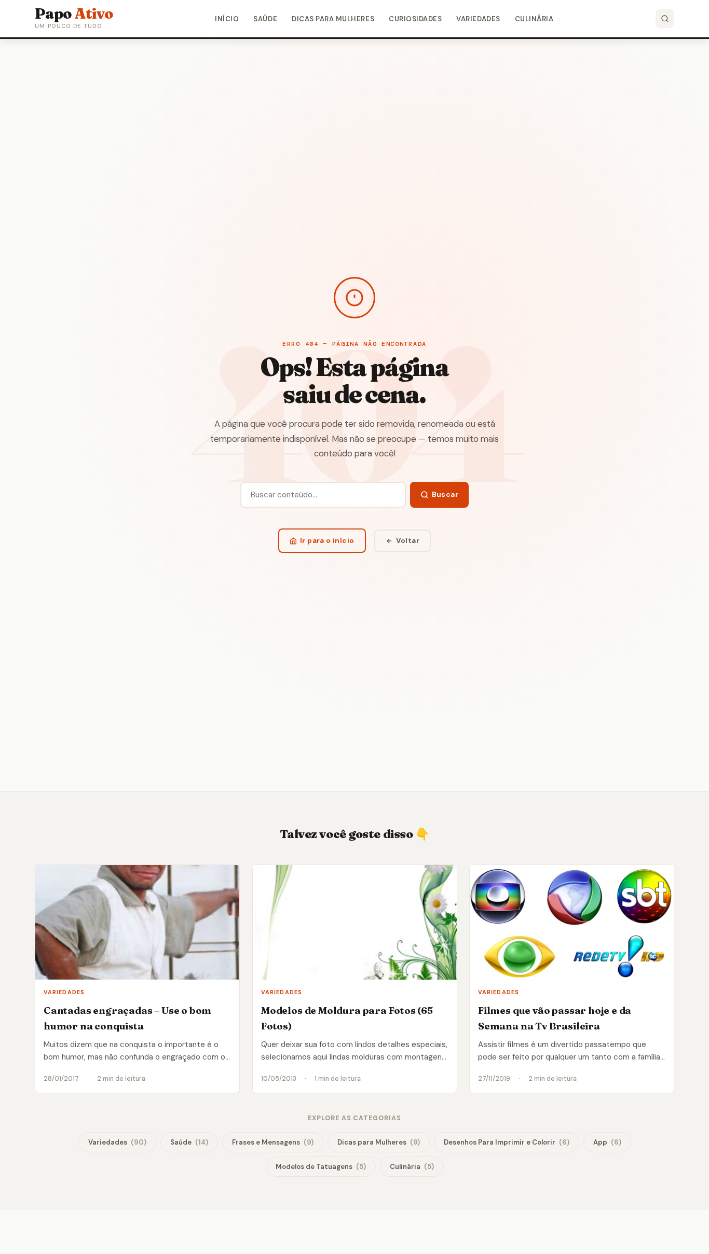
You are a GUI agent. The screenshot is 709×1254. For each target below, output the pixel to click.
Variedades (478, 19)
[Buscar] (665, 18)
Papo (74, 13)
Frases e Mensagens (272, 1142)
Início (227, 19)
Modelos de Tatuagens (321, 1166)
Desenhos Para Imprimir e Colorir (506, 1142)
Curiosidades (415, 19)
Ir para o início (327, 540)
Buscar (445, 494)
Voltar (407, 540)
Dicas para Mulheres (333, 19)
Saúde (265, 19)
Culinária (534, 19)
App (607, 1142)
